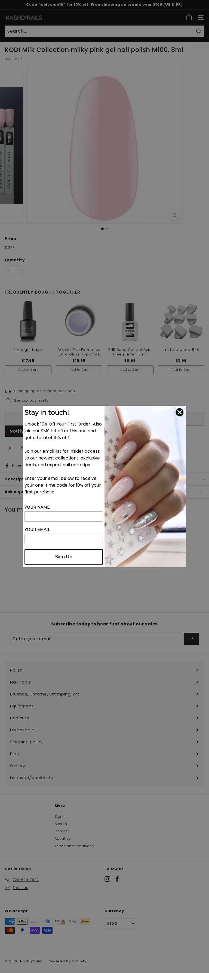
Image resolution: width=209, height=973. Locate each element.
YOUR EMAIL (37, 529)
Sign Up (63, 556)
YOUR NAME (37, 507)
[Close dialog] (179, 412)
